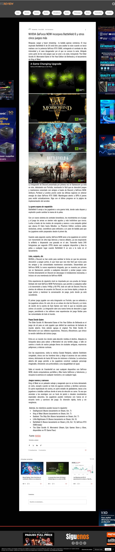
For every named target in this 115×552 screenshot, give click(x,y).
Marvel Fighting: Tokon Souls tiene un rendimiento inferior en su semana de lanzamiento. (32, 478)
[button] (67, 13)
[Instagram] (84, 543)
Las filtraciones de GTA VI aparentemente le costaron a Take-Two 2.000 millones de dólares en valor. (82, 478)
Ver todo (92, 459)
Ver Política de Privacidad (56, 550)
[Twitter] (77, 543)
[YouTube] (80, 543)
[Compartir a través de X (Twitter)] (33, 445)
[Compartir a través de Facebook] (29, 445)
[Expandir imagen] (57, 77)
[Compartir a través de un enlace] (41, 445)
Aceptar (108, 549)
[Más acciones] (85, 29)
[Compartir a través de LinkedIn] (37, 445)
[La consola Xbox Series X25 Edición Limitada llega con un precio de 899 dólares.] (57, 468)
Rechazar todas (98, 549)
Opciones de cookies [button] (87, 549)
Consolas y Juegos (33, 440)
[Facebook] (73, 543)
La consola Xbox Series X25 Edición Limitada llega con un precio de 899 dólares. (57, 478)
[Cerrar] (113, 549)
